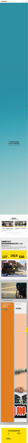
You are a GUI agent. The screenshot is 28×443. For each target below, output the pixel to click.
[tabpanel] (14, 220)
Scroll (14, 437)
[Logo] (3, 1)
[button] (23, 1)
